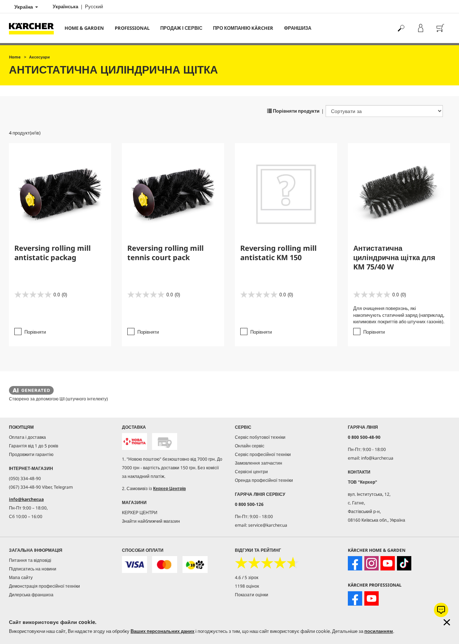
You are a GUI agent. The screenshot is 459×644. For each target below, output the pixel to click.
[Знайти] (401, 28)
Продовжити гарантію (31, 454)
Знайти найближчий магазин (151, 521)
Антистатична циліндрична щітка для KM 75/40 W (394, 257)
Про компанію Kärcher (243, 28)
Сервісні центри (251, 472)
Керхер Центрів (169, 488)
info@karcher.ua (26, 499)
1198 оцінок (247, 586)
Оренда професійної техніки (264, 480)
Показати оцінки (251, 595)
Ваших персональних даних (162, 631)
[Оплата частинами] (195, 564)
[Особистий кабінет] (420, 28)
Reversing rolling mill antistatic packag (52, 252)
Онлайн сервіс (249, 446)
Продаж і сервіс (181, 28)
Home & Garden (84, 28)
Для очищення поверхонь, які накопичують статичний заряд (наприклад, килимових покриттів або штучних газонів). (398, 315)
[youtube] (387, 563)
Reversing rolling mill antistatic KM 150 (278, 252)
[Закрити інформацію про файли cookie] (447, 622)
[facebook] (355, 563)
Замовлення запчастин (258, 463)
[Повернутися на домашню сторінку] (34, 28)
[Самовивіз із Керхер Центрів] (164, 441)
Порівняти (35, 332)
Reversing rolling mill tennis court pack (165, 252)
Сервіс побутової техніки (260, 437)
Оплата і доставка (27, 437)
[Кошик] (440, 28)
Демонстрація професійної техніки (44, 586)
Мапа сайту (21, 577)
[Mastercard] (164, 564)
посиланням (378, 631)
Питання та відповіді (30, 560)
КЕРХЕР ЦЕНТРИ (139, 512)
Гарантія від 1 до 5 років (33, 446)
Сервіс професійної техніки (263, 454)
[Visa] (134, 564)
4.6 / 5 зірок (246, 577)
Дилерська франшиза (31, 595)
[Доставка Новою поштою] (134, 441)
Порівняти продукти (296, 111)
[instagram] (371, 563)
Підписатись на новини (32, 569)
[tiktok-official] (404, 563)
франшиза (297, 28)
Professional (132, 28)
